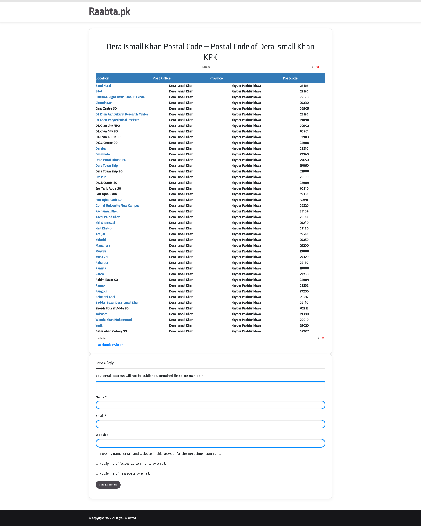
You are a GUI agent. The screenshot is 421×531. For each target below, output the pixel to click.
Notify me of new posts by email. (124, 473)
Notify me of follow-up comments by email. (132, 463)
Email (101, 415)
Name (101, 396)
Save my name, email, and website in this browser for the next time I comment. (160, 453)
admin (206, 66)
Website (102, 434)
